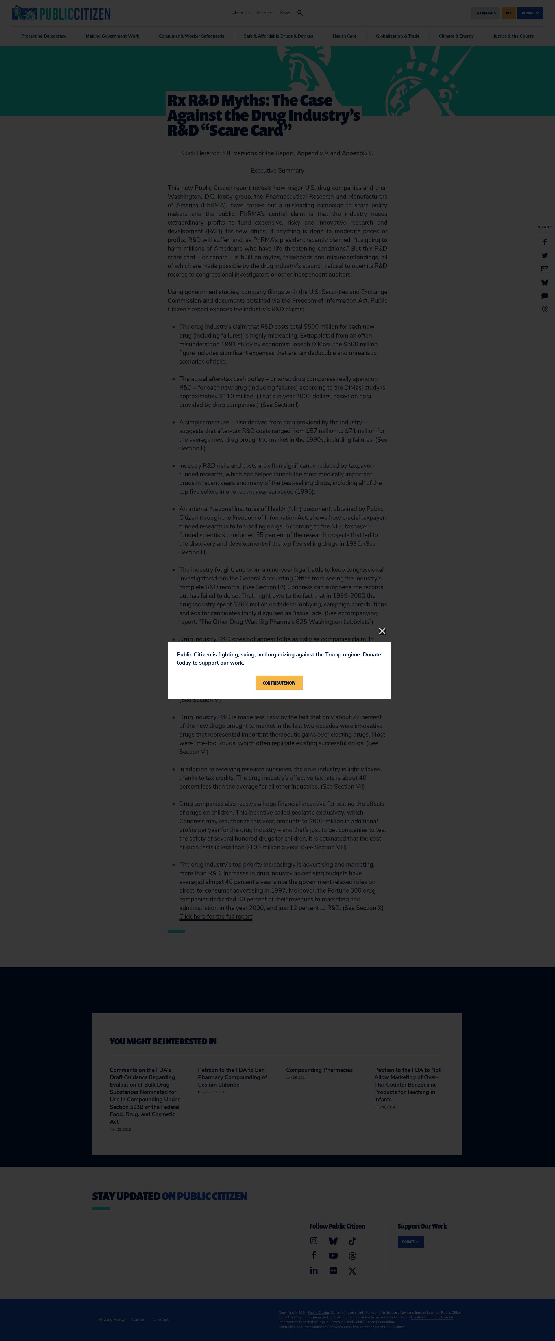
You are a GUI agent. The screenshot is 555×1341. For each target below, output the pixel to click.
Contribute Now (279, 683)
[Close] (382, 631)
